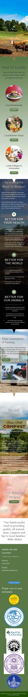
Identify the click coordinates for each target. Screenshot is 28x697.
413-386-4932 (5, 563)
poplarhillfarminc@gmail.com (9, 570)
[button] (14, 109)
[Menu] (14, 26)
